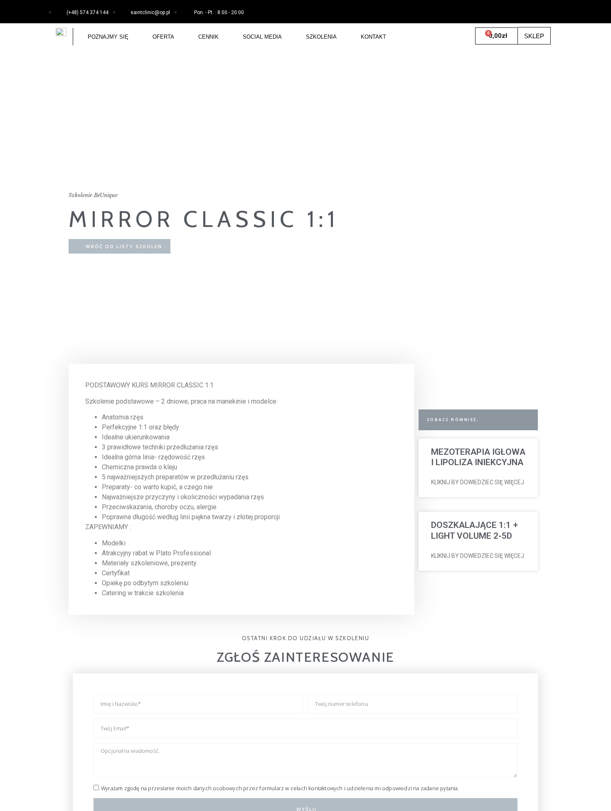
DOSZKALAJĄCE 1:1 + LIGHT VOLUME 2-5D (474, 530)
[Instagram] (544, 10)
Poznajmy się (108, 37)
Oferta (163, 37)
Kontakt (373, 37)
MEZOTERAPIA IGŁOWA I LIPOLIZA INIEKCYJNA (478, 457)
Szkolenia (321, 37)
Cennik (208, 37)
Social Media (262, 37)
